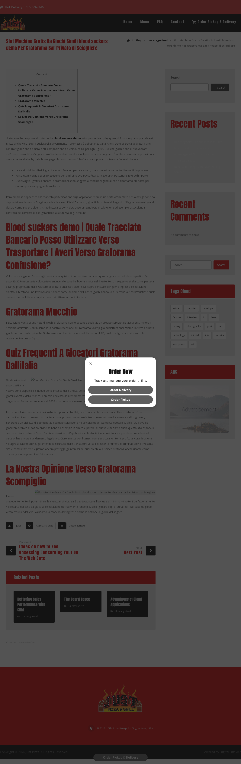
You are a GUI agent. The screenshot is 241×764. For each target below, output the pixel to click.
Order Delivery (120, 390)
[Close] (90, 364)
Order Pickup (120, 399)
